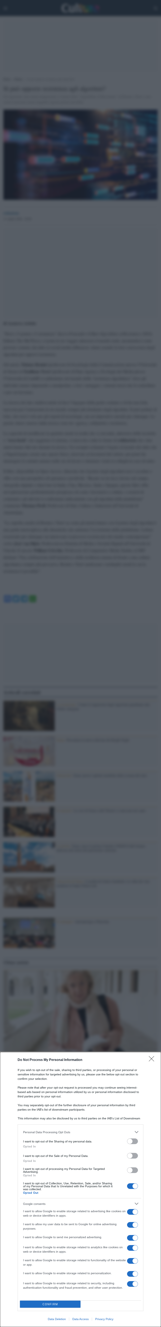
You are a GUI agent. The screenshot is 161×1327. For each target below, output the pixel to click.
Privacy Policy (104, 1319)
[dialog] (80, 1189)
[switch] (132, 1141)
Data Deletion (57, 1319)
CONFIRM (50, 1304)
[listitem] (80, 1132)
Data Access (80, 1319)
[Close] (153, 1060)
